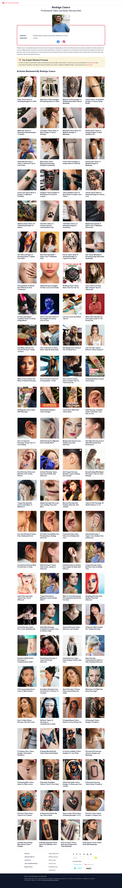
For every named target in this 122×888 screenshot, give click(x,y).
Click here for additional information (50, 880)
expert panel (89, 65)
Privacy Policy (52, 860)
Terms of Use (52, 863)
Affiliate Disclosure (53, 857)
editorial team (92, 62)
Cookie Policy (52, 870)
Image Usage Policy (54, 853)
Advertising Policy (53, 867)
